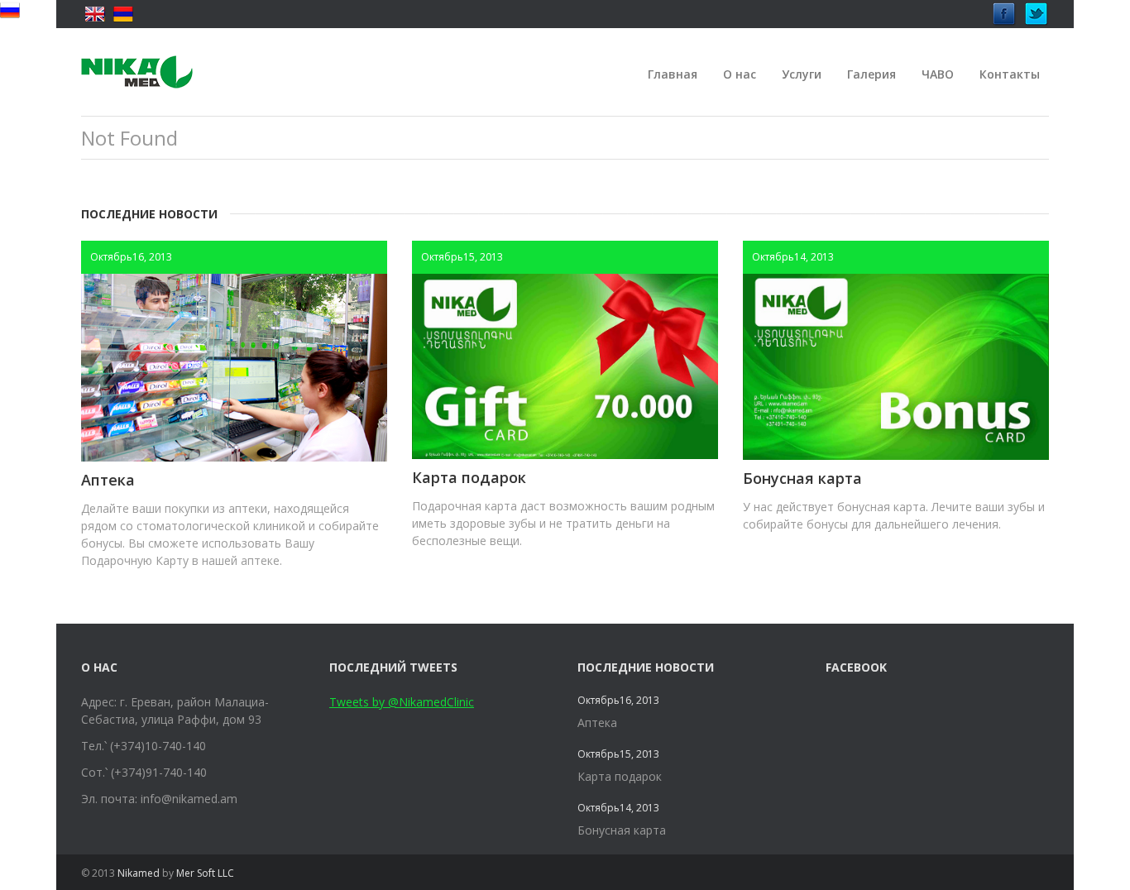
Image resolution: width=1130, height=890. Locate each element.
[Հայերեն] (123, 14)
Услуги (801, 74)
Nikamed (138, 873)
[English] (95, 14)
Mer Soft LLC (205, 873)
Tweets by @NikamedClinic (401, 702)
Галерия (871, 74)
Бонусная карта (802, 478)
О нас (739, 74)
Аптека (108, 480)
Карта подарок (469, 477)
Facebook (1004, 9)
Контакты (1009, 74)
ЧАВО (938, 74)
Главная (672, 74)
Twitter (1036, 9)
